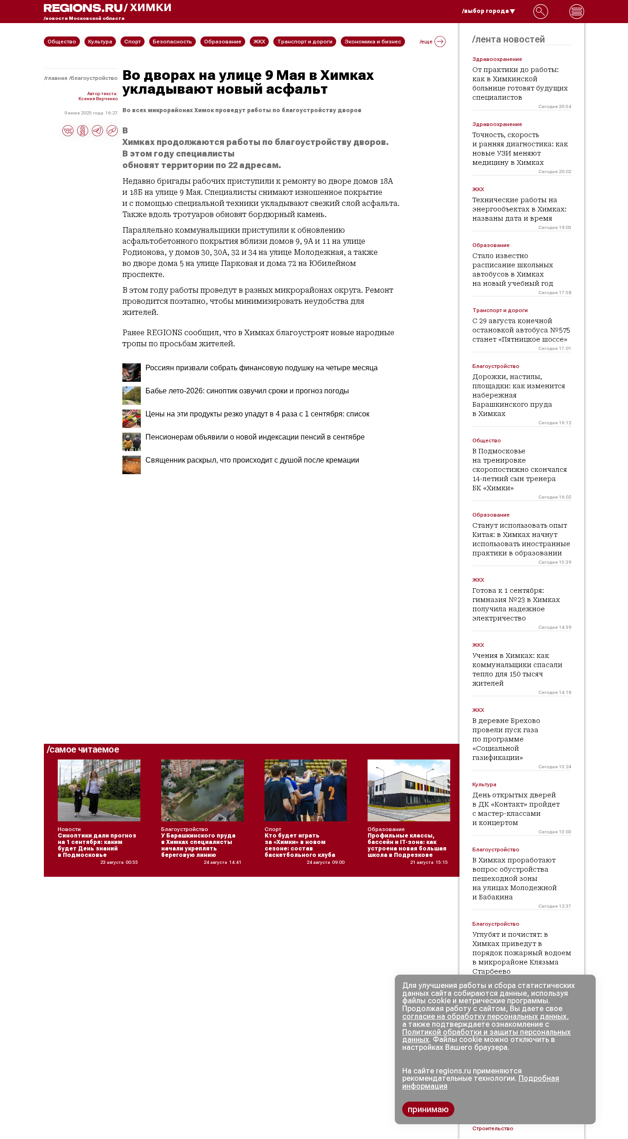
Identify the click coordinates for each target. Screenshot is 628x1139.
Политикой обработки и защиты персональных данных (486, 1036)
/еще (426, 41)
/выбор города (485, 11)
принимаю (428, 1109)
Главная (56, 78)
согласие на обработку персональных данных (484, 1016)
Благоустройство (94, 78)
